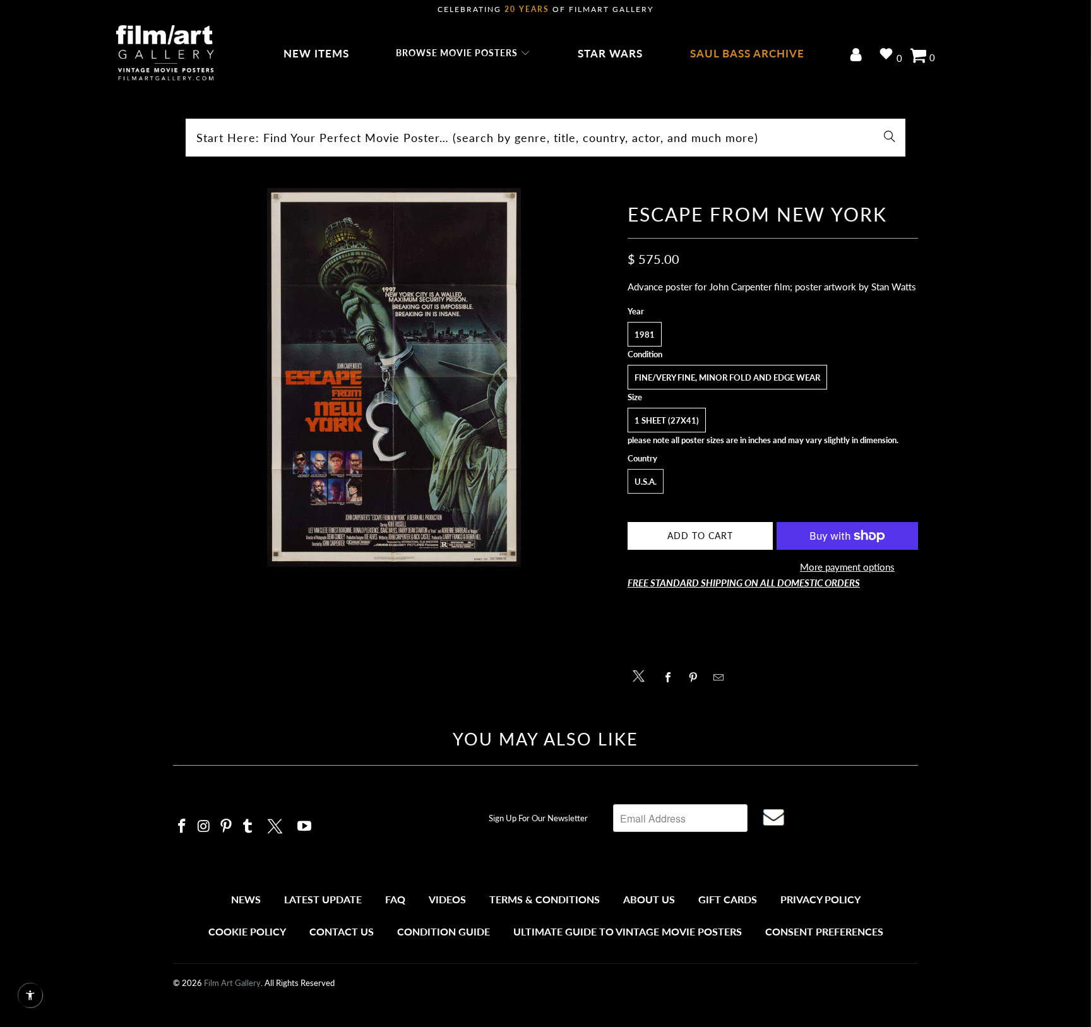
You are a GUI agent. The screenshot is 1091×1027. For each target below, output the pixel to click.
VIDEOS (447, 899)
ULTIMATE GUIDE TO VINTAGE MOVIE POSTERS (627, 931)
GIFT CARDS (727, 899)
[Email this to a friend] (722, 677)
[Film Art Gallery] (165, 53)
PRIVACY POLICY (820, 899)
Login (858, 56)
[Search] (889, 138)
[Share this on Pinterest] (696, 677)
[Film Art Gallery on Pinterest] (226, 826)
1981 (645, 334)
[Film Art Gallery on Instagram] (204, 826)
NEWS (246, 899)
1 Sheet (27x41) (667, 420)
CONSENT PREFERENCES (824, 931)
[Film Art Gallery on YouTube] (304, 826)
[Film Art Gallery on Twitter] (276, 824)
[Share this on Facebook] (671, 677)
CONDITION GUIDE (443, 931)
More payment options (847, 567)
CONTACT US (341, 931)
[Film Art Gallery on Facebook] (182, 826)
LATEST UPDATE (323, 899)
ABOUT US (649, 899)
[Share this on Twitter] (642, 675)
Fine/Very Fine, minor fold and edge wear (727, 377)
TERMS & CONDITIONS (544, 899)
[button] (463, 53)
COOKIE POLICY (247, 931)
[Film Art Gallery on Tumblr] (248, 826)
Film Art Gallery (232, 983)
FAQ (395, 899)
